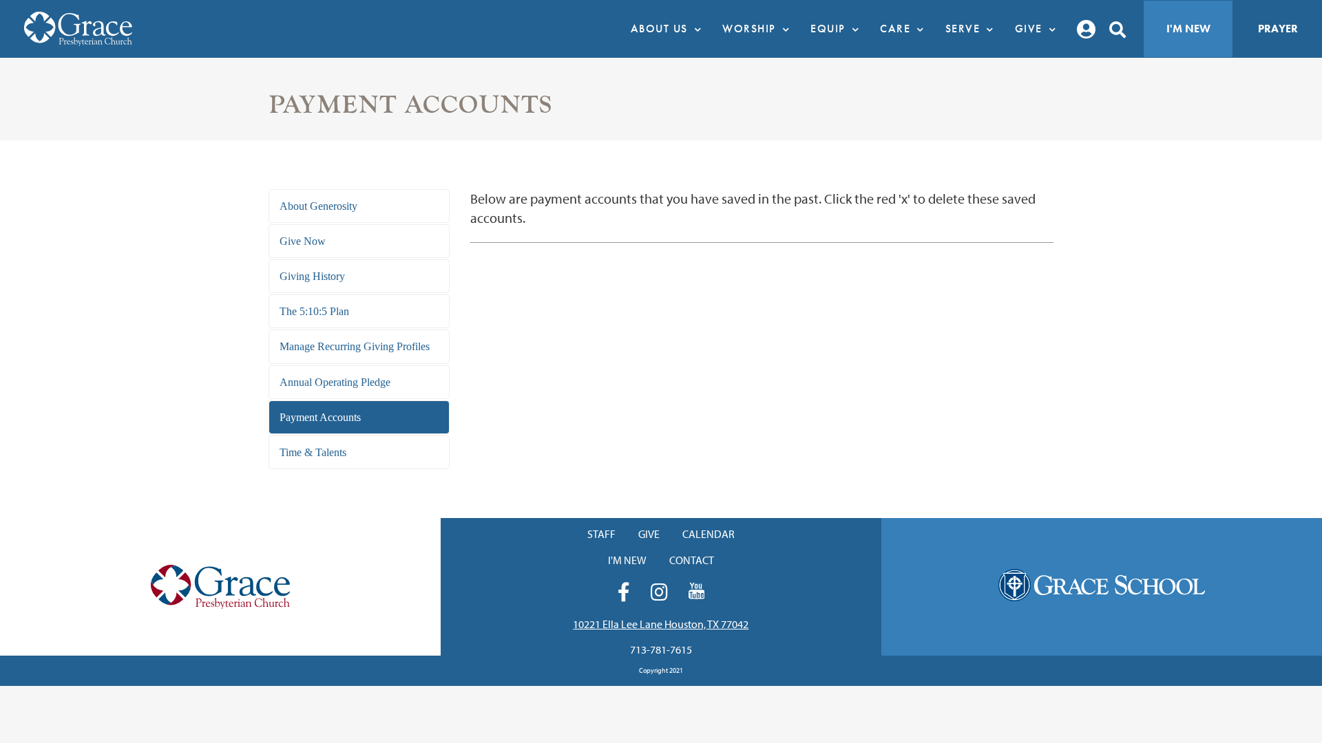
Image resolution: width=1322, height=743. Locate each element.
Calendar (708, 534)
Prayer (1278, 28)
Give (649, 534)
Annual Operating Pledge (335, 382)
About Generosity (318, 206)
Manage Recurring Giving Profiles (355, 346)
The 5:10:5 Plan (314, 311)
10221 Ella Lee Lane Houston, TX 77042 (660, 624)
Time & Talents (313, 452)
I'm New (1188, 28)
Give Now (303, 241)
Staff (601, 534)
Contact (691, 560)
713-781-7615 (661, 649)
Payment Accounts (320, 417)
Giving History (312, 276)
